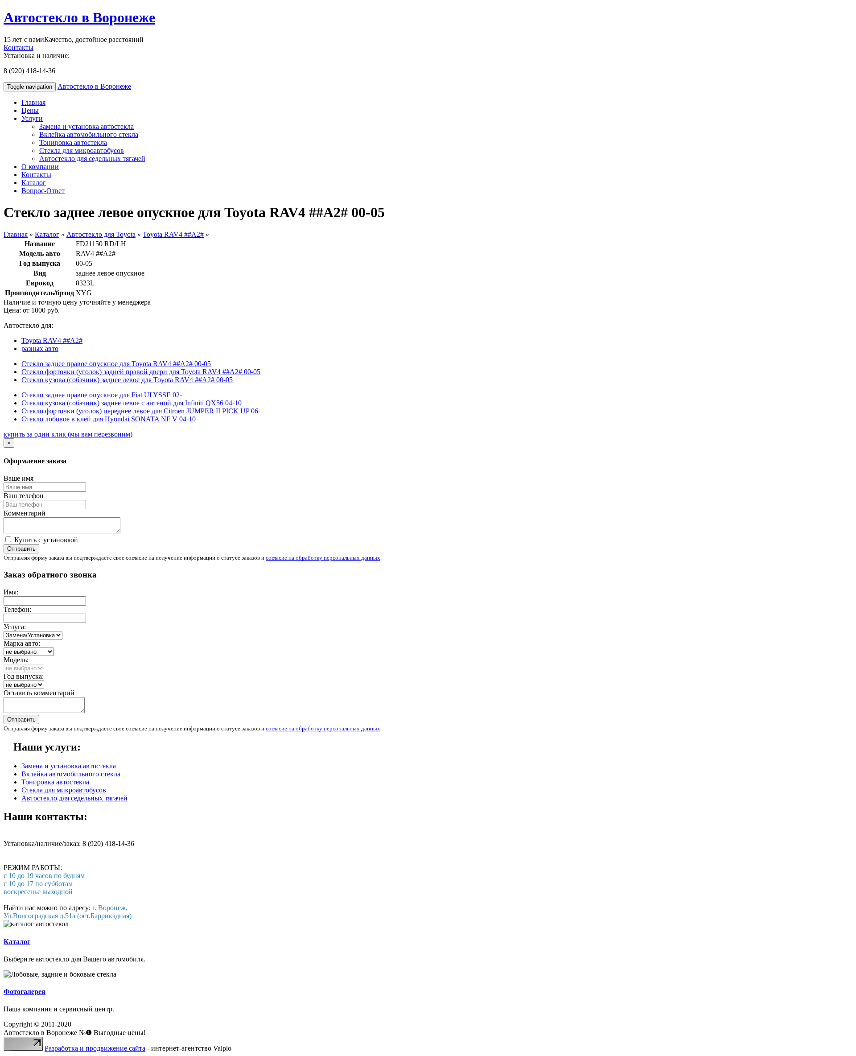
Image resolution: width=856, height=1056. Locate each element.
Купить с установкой (45, 540)
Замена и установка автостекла (86, 126)
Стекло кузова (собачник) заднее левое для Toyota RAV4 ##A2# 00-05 (127, 380)
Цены (30, 110)
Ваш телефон (24, 495)
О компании (40, 166)
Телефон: (17, 609)
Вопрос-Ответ (43, 190)
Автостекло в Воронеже (79, 17)
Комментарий (24, 513)
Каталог (33, 182)
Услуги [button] (32, 118)
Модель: (16, 660)
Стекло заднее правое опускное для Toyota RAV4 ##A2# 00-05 (116, 363)
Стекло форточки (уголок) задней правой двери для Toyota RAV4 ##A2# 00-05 (140, 371)
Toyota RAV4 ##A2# (173, 234)
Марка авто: (22, 643)
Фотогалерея (24, 991)
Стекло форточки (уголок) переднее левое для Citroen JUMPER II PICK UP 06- (140, 411)
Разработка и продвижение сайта (95, 1048)
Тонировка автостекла (73, 142)
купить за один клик (68, 434)
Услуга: (15, 627)
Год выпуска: (24, 676)
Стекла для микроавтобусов (81, 150)
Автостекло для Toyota (101, 234)
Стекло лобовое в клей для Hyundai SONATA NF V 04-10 (108, 419)
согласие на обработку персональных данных (323, 557)
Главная (33, 102)
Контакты (18, 47)
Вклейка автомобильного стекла (88, 134)
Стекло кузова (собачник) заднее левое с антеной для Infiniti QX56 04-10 (131, 403)
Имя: (11, 592)
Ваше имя (18, 478)
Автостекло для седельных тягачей (92, 158)
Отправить (21, 548)
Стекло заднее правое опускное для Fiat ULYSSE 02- (101, 395)
